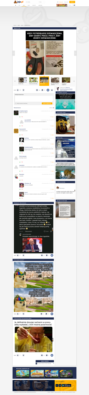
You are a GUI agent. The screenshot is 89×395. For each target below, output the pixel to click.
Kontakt (49, 392)
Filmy (29, 5)
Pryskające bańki (16, 387)
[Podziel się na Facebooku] (48, 90)
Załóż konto (66, 2)
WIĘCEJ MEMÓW (45, 361)
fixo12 (26, 192)
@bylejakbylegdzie (28, 121)
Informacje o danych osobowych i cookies (48, 387)
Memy (24, 5)
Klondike (25, 386)
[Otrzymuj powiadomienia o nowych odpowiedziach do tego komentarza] (53, 138)
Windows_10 (28, 183)
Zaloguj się (61, 2)
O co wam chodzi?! (19, 260)
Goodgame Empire (27, 387)
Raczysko (21, 174)
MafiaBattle (25, 384)
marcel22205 (28, 120)
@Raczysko (27, 194)
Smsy (15, 385)
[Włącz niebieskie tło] (74, 5)
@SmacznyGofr (27, 139)
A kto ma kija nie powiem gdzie (22, 318)
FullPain (27, 138)
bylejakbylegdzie (23, 111)
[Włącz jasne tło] (72, 5)
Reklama (46, 384)
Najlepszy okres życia (20, 203)
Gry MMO (26, 381)
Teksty (15, 384)
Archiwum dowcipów (17, 386)
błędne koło (27, 25)
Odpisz (52, 116)
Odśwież (50, 107)
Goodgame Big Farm (27, 388)
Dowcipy (34, 5)
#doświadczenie (66, 89)
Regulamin (46, 385)
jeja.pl (15, 25)
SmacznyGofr (22, 129)
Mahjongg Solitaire (17, 388)
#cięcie (71, 89)
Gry (19, 5)
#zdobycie (65, 90)
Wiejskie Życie (26, 385)
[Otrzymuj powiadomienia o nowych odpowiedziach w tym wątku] (53, 129)
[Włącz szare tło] (73, 5)
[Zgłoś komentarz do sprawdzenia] (51, 129)
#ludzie (61, 90)
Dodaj (72, 2)
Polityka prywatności (48, 386)
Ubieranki (40, 5)
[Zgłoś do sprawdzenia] (52, 90)
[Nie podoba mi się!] (25, 90)
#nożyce (61, 89)
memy (19, 25)
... (51, 363)
